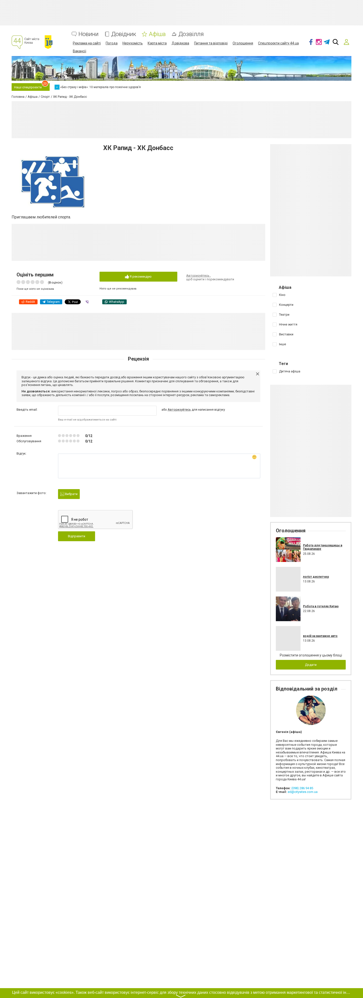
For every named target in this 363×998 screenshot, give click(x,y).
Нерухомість (132, 43)
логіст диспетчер (316, 576)
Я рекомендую (140, 276)
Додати (311, 665)
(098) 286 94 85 (302, 788)
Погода (112, 43)
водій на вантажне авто (320, 636)
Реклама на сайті (87, 43)
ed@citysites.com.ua (303, 792)
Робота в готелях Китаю (321, 606)
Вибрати (71, 494)
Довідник (123, 34)
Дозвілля (191, 34)
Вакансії (79, 51)
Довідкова (180, 43)
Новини (89, 34)
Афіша (157, 34)
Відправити (76, 536)
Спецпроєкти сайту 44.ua (278, 43)
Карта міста (157, 43)
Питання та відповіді (211, 43)
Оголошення (243, 43)
